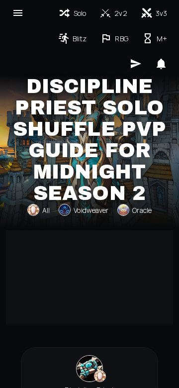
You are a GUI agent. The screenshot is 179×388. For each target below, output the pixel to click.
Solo (80, 13)
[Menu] (18, 13)
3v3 (161, 13)
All (46, 210)
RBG (121, 38)
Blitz (80, 38)
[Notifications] (161, 64)
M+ (162, 38)
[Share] (136, 64)
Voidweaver (91, 210)
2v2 (120, 13)
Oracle (142, 210)
